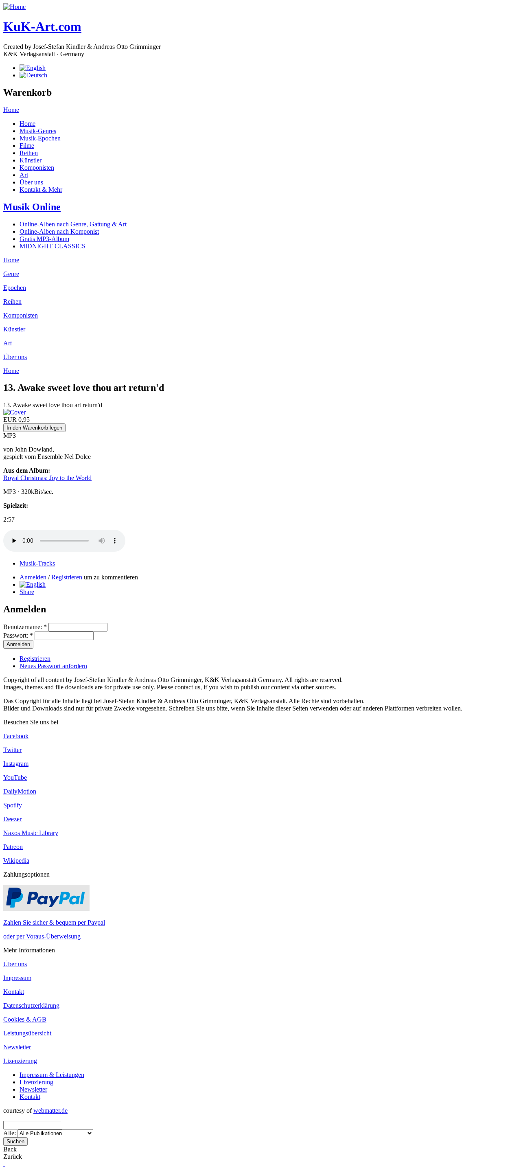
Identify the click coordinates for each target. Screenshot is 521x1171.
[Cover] (14, 412)
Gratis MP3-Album (44, 238)
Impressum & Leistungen (52, 1074)
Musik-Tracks (37, 563)
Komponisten (37, 167)
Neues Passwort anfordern (53, 665)
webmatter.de (50, 1110)
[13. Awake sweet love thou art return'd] (33, 584)
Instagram (15, 763)
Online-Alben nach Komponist (59, 231)
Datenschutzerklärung (31, 1005)
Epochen (14, 287)
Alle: (10, 1132)
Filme (27, 145)
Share (27, 591)
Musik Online (32, 207)
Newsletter (17, 1047)
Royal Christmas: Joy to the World (47, 477)
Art (24, 174)
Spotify (12, 805)
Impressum (17, 977)
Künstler (31, 160)
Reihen (29, 152)
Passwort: (18, 635)
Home (11, 109)
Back (10, 1149)
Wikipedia (16, 860)
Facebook (15, 735)
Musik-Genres (38, 130)
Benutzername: (25, 626)
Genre (11, 273)
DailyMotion (19, 791)
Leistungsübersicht (27, 1033)
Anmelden (33, 577)
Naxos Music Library (30, 832)
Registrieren (66, 577)
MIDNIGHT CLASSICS (52, 246)
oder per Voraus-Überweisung (42, 936)
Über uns (31, 182)
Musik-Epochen (40, 138)
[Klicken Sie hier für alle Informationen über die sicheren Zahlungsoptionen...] (46, 908)
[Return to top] (4, 1163)
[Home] (14, 6)
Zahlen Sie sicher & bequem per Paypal (54, 922)
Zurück (12, 1156)
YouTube (15, 777)
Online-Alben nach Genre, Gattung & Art (73, 224)
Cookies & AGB (24, 1019)
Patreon (13, 846)
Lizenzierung (20, 1060)
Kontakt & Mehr (41, 189)
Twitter (12, 749)
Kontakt (13, 991)
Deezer (12, 819)
